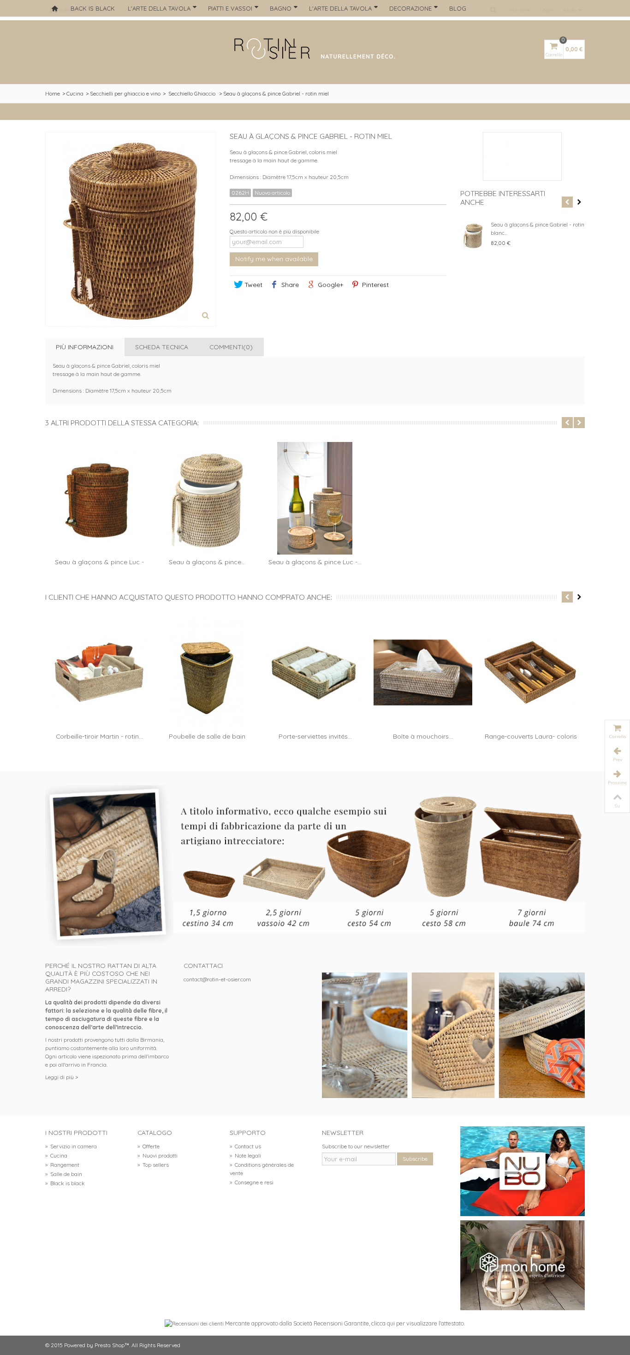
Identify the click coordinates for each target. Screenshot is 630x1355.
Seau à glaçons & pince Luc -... (315, 562)
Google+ (329, 284)
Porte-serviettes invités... (315, 736)
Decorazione (410, 8)
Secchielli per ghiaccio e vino (125, 93)
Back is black (93, 8)
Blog (457, 8)
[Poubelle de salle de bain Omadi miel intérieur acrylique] (207, 672)
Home (52, 93)
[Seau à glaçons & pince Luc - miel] (99, 498)
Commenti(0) (231, 347)
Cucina (74, 93)
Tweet (252, 284)
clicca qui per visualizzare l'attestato (417, 1323)
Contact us (245, 1146)
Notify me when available (274, 259)
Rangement (62, 1164)
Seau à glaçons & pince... (207, 562)
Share (289, 284)
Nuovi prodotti (157, 1155)
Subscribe (415, 1158)
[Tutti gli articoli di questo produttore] (522, 156)
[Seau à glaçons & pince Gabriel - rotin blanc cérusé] (473, 235)
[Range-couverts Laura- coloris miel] (530, 672)
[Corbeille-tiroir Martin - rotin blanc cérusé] (99, 672)
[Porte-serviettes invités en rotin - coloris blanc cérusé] (315, 672)
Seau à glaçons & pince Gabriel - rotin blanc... (537, 228)
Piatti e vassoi (230, 8)
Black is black (65, 1183)
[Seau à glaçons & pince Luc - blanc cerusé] (315, 498)
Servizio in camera (71, 1146)
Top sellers (153, 1164)
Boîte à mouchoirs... (423, 736)
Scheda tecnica (161, 347)
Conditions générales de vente (262, 1168)
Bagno (280, 8)
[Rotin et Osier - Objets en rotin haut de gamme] (315, 49)
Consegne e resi (251, 1182)
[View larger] (205, 316)
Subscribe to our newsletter (356, 1146)
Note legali (245, 1155)
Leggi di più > (61, 1077)
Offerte (148, 1146)
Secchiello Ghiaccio (192, 93)
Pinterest (374, 284)
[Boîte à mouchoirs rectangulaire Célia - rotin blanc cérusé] (423, 672)
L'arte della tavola (159, 8)
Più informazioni (84, 347)
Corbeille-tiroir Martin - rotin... (99, 736)
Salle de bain (63, 1173)
